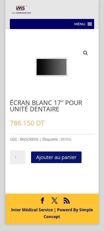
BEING (66, 139)
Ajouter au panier (56, 157)
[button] (79, 24)
